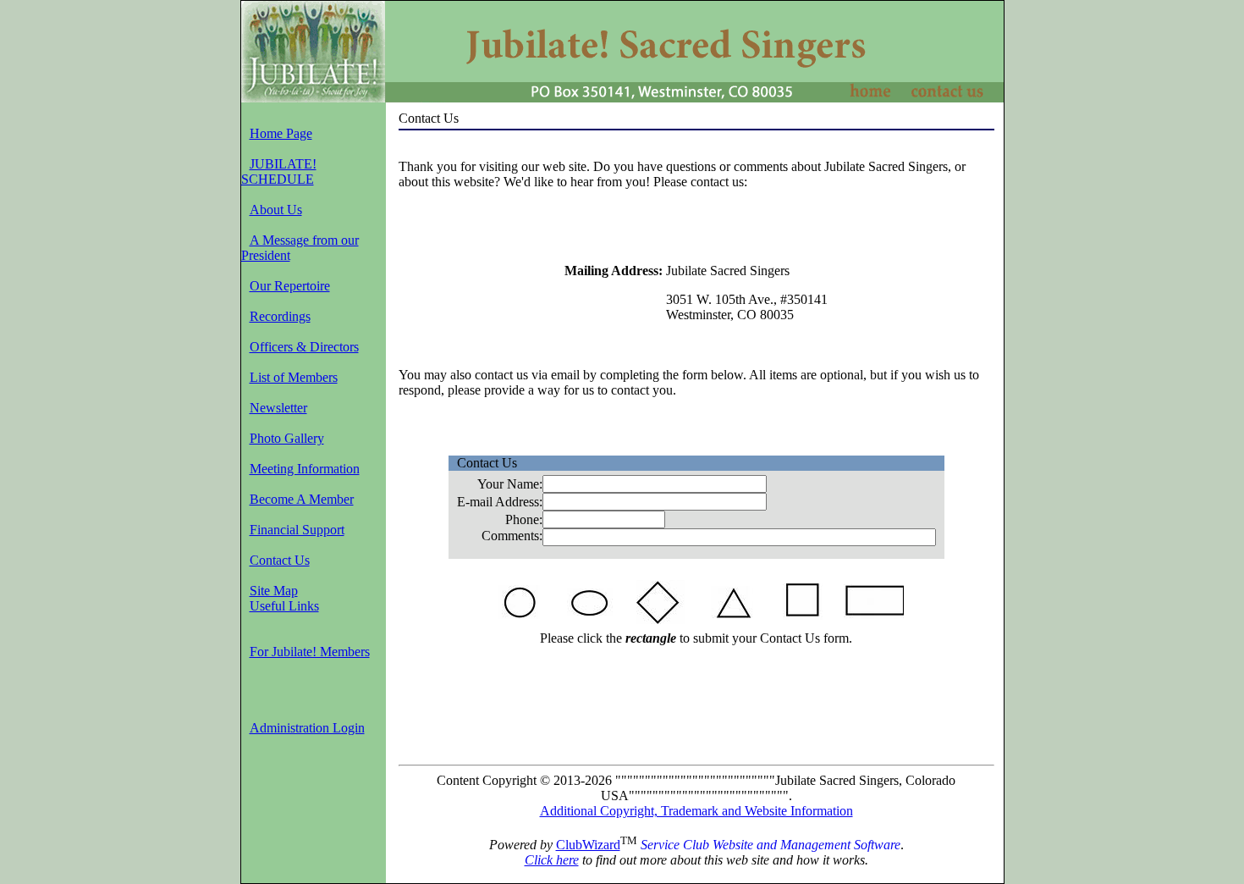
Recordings (280, 316)
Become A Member (302, 499)
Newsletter (278, 408)
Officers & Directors (304, 347)
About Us (276, 209)
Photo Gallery (287, 438)
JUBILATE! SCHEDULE (279, 171)
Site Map (274, 590)
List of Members (294, 377)
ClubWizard (588, 844)
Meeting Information (305, 468)
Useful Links (284, 606)
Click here (552, 860)
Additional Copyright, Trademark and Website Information (696, 811)
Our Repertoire (290, 286)
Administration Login (307, 728)
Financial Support (297, 529)
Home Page (281, 133)
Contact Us (280, 560)
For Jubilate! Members (310, 651)
